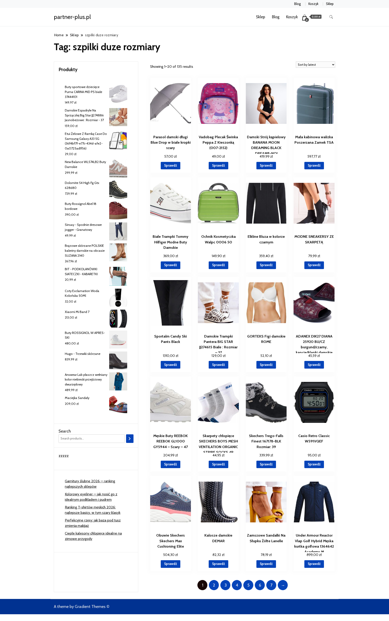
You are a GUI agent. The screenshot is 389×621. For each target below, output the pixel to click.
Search (65, 431)
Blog (297, 4)
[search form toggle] (331, 17)
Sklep (330, 4)
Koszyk (313, 4)
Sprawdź (170, 165)
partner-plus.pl (72, 16)
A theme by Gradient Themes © (81, 606)
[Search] (129, 438)
